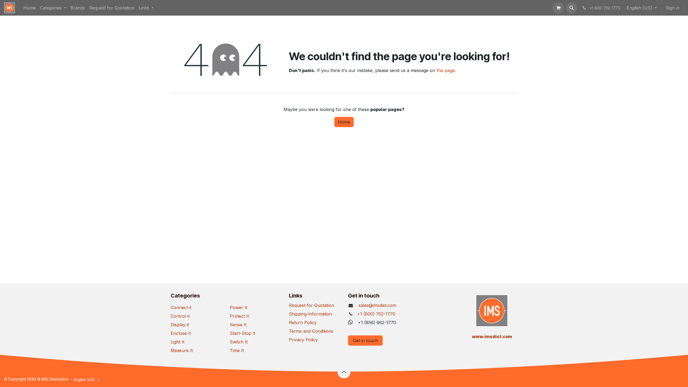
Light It (177, 342)
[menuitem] (29, 7)
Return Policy (303, 322)
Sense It (238, 324)
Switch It (239, 342)
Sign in (672, 7)
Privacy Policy (303, 339)
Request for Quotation (311, 305)
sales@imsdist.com (376, 305)
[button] (571, 7)
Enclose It (181, 333)
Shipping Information (310, 314)
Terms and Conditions (311, 331)
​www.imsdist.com (492, 336)
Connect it (181, 307)
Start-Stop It (242, 333)
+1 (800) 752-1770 (376, 314)
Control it (180, 316)
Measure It (182, 350)
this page (445, 70)
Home (344, 122)
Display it (180, 324)
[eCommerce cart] (558, 7)
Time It (237, 350)
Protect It (239, 316)
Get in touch (365, 340)
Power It (238, 307)
